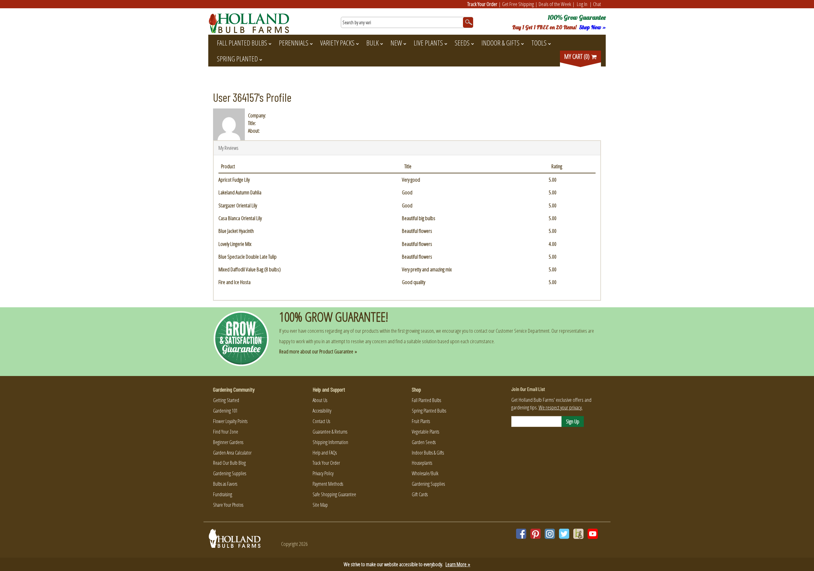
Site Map (320, 504)
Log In (582, 4)
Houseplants (422, 462)
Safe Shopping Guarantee (334, 494)
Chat (597, 4)
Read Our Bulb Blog (229, 462)
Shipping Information (330, 442)
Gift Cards (420, 494)
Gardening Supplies (229, 473)
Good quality (413, 282)
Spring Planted (237, 58)
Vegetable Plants (425, 431)
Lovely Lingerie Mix (235, 243)
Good (407, 192)
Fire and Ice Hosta (234, 282)
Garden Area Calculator (232, 452)
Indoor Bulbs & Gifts (428, 452)
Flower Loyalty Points (230, 421)
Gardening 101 (225, 410)
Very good (411, 179)
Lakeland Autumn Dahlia (239, 192)
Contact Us (321, 421)
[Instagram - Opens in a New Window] (550, 534)
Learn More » (457, 564)
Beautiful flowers (417, 230)
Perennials (293, 42)
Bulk (372, 42)
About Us (320, 400)
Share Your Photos (228, 504)
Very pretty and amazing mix (427, 269)
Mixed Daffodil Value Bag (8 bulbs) (249, 269)
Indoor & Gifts (500, 42)
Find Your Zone (225, 431)
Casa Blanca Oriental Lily (240, 218)
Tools (539, 42)
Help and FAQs (325, 452)
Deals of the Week (555, 4)
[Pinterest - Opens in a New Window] (535, 534)
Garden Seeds (424, 442)
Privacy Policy (323, 473)
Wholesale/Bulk (425, 473)
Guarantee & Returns (330, 431)
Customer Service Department (522, 330)
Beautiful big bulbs (418, 218)
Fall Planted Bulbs (242, 42)
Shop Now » (592, 27)
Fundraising (222, 494)
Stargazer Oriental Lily (237, 205)
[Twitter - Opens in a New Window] (564, 534)
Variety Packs (337, 42)
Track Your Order (482, 4)
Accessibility (322, 410)
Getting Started (226, 400)
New (396, 42)
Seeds (462, 42)
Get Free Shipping (518, 4)
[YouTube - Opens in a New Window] (593, 534)
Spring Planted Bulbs (429, 410)
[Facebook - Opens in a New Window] (521, 534)
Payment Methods (328, 483)
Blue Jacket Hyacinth (236, 230)
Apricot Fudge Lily (234, 179)
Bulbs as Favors (225, 483)
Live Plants (428, 42)
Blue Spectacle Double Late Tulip (247, 256)
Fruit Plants (421, 421)
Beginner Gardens (228, 442)
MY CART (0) (577, 56)
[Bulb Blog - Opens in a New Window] (578, 534)
